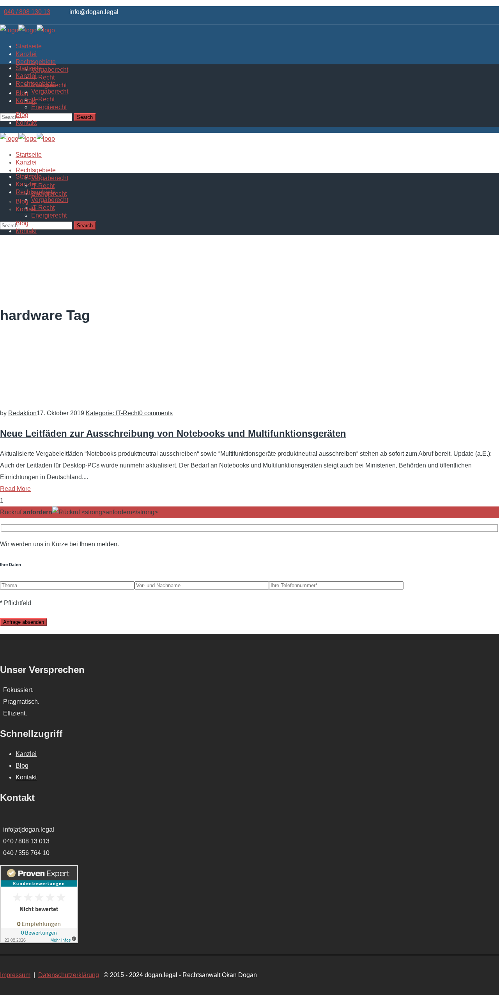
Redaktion (22, 413)
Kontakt (26, 777)
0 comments (156, 413)
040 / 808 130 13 (27, 12)
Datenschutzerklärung (68, 975)
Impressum (15, 975)
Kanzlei (26, 754)
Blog (22, 765)
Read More (15, 488)
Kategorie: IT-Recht (112, 413)
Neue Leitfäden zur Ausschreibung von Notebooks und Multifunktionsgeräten (173, 433)
